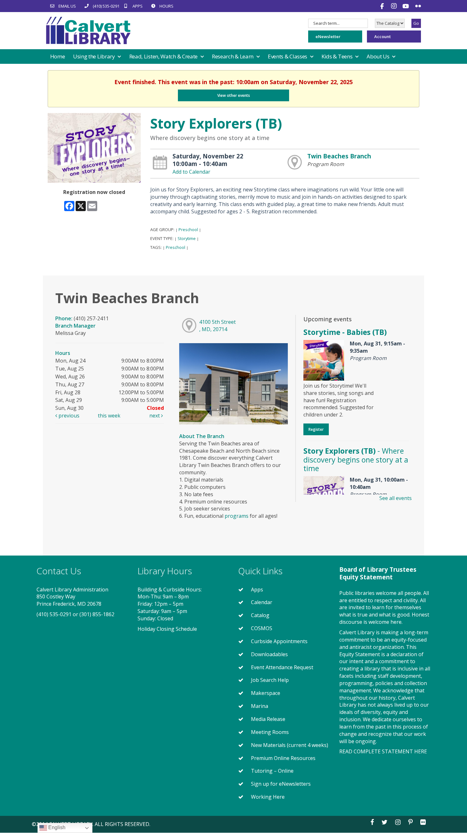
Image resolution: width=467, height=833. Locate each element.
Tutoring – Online (272, 770)
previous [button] (68, 415)
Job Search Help (270, 679)
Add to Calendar (191, 171)
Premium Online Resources (283, 758)
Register (316, 429)
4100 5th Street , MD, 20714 (217, 325)
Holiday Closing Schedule (167, 628)
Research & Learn (233, 56)
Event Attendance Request (282, 667)
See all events (395, 498)
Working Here (268, 796)
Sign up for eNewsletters (281, 783)
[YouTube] (406, 6)
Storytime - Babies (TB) (345, 332)
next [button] (155, 415)
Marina (259, 706)
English (56, 827)
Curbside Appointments (279, 641)
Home (57, 56)
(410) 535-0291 (54, 614)
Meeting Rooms (270, 732)
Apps (257, 589)
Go (416, 23)
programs (236, 515)
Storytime (187, 238)
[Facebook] (382, 6)
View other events (233, 95)
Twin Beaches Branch (339, 156)
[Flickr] (418, 6)
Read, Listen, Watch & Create (164, 56)
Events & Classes (288, 56)
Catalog (260, 615)
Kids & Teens (337, 56)
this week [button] (109, 415)
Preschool (188, 229)
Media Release (268, 719)
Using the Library (94, 56)
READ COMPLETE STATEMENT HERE (383, 751)
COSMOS (261, 628)
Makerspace (265, 693)
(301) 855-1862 (96, 614)
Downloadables (269, 654)
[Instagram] (394, 6)
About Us (378, 56)
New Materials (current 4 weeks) (289, 745)
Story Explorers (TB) (355, 459)
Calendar (261, 602)
